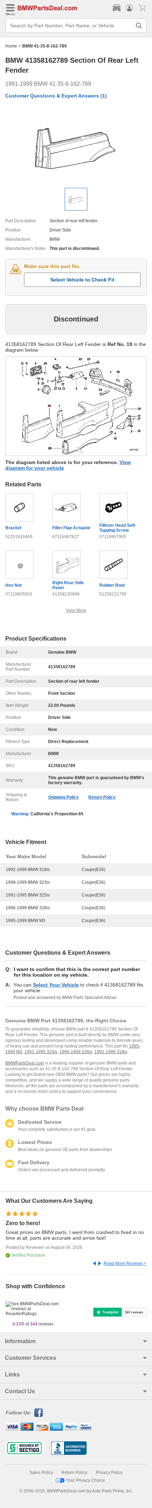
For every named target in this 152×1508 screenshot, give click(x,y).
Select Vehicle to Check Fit (82, 280)
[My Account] (129, 8)
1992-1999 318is (110, 1051)
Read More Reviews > (125, 1263)
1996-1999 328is (75, 1051)
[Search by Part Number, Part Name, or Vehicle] (139, 25)
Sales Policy (41, 1472)
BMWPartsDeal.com (24, 1063)
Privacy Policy (109, 1472)
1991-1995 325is (40, 1051)
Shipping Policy (63, 797)
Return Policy (102, 797)
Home (11, 46)
